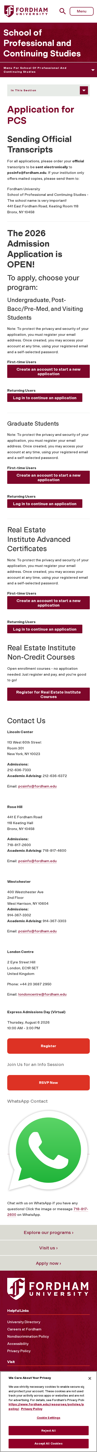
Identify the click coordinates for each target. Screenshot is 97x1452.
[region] (48, 1411)
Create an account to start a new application (48, 371)
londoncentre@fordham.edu (42, 994)
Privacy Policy (18, 1351)
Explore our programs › (49, 1232)
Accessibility (17, 1344)
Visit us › (48, 1247)
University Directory (23, 1322)
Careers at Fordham (24, 1329)
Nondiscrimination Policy (28, 1336)
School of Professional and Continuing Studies (42, 43)
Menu (81, 11)
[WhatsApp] (48, 1152)
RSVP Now (48, 1082)
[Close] (90, 1378)
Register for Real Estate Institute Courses (48, 694)
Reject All (48, 1430)
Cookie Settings (48, 1417)
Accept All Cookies (48, 1443)
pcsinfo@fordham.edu (37, 786)
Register (48, 1046)
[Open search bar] (64, 11)
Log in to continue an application (44, 397)
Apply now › (48, 1263)
